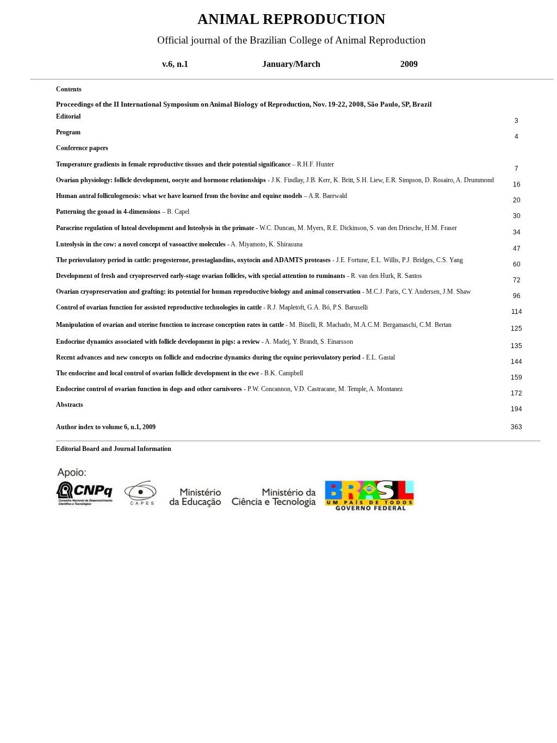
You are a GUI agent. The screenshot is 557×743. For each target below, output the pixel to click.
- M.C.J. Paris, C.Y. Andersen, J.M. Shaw (263, 291)
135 (516, 346)
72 (517, 280)
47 (517, 248)
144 (516, 362)
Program (68, 132)
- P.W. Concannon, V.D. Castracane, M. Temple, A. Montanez (229, 389)
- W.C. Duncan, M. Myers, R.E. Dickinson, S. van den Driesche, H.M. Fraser (256, 228)
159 (516, 377)
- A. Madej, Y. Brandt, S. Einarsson (204, 341)
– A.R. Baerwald (201, 196)
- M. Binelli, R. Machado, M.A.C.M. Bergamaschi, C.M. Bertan (253, 325)
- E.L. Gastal (225, 357)
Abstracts (69, 404)
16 (517, 184)
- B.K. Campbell (179, 373)
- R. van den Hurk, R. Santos (239, 276)
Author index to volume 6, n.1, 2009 (106, 427)
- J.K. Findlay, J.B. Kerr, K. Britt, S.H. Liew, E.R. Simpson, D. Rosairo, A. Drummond (275, 180)
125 (516, 328)
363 (516, 427)
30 (517, 216)
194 (516, 409)
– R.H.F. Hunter (195, 164)
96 (517, 296)
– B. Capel (122, 211)
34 (517, 232)
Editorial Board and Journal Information (113, 449)
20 (517, 200)
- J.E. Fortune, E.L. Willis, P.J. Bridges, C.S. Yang (259, 260)
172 (516, 393)
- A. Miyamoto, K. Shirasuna (179, 244)
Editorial (68, 116)
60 (517, 264)
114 (516, 311)
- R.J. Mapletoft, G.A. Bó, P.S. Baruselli (212, 307)
